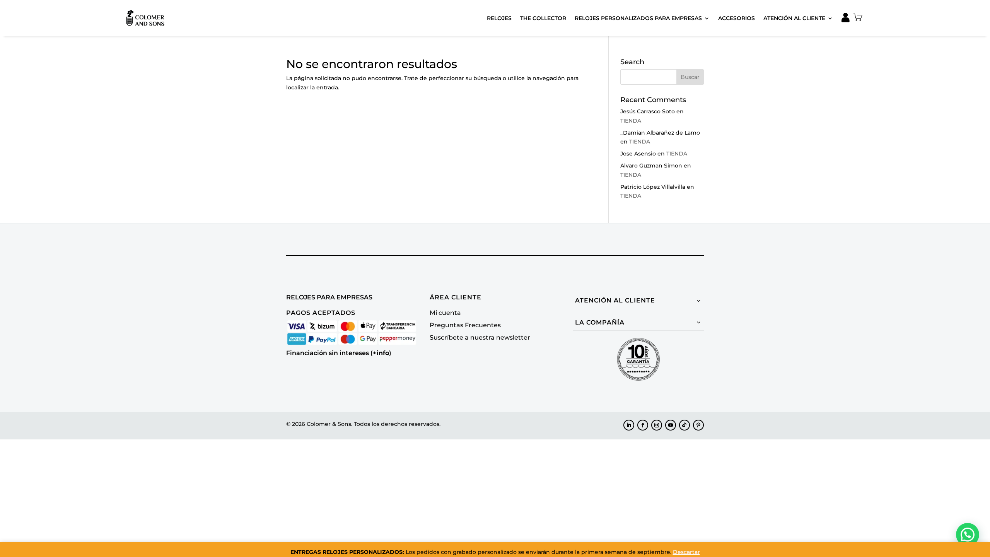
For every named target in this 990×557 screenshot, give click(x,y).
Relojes (499, 18)
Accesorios (736, 18)
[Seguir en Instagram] (656, 425)
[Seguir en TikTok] (684, 425)
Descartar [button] (686, 551)
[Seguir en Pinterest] (698, 425)
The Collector (543, 18)
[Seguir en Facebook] (642, 425)
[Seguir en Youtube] (670, 425)
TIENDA (630, 120)
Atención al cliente (794, 18)
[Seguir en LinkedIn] (628, 425)
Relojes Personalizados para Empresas (638, 18)
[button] (967, 534)
